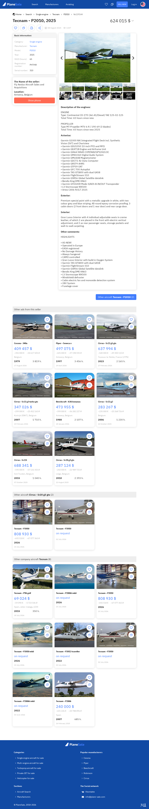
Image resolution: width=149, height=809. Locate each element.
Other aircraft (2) (116, 297)
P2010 (66, 14)
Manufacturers (51, 4)
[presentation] (61, 58)
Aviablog (70, 4)
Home (19, 14)
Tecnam (56, 14)
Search (35, 4)
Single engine (42, 14)
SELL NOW (122, 4)
